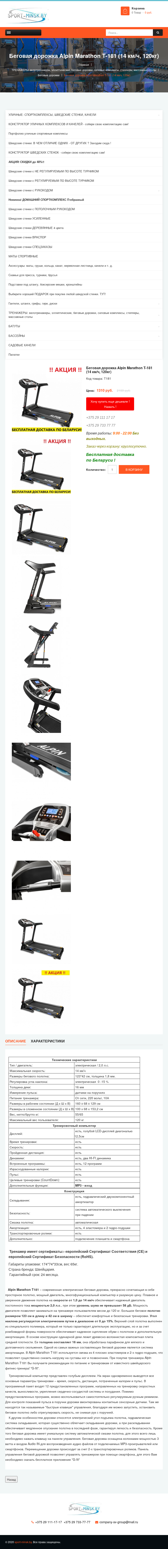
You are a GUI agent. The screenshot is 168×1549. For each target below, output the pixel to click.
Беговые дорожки (49, 75)
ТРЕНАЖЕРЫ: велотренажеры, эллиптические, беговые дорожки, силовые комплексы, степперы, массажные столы (84, 70)
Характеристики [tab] (48, 1041)
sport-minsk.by (23, 1542)
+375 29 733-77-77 (77, 1522)
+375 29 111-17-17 (48, 1522)
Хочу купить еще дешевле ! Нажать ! (110, 404)
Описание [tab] (15, 1041)
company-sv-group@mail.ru (119, 1522)
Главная (84, 64)
